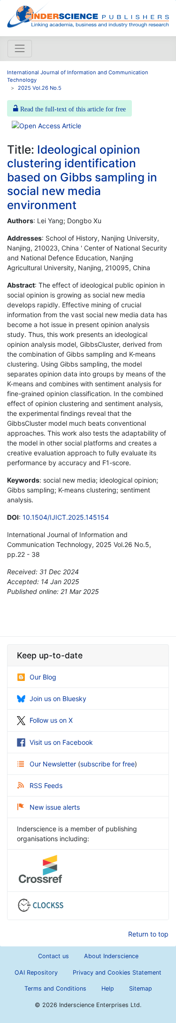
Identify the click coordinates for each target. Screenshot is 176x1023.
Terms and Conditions (55, 988)
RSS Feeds (46, 785)
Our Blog (43, 677)
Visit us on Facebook (61, 742)
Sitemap (140, 988)
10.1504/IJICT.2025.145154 (66, 517)
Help (107, 988)
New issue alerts (55, 807)
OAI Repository (36, 972)
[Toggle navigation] (20, 48)
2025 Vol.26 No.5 (39, 88)
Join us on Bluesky (58, 699)
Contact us (53, 956)
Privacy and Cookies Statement (117, 972)
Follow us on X (51, 720)
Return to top (148, 934)
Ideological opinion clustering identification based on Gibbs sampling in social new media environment (82, 177)
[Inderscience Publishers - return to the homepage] (88, 14)
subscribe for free (107, 764)
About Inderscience (111, 956)
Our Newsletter (54, 764)
